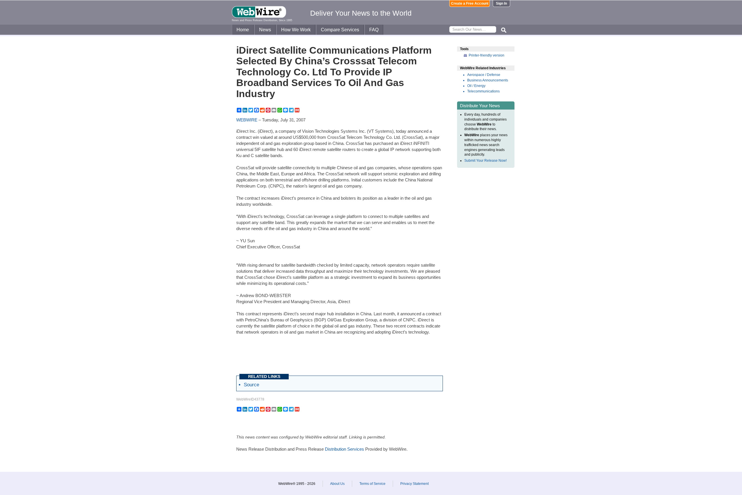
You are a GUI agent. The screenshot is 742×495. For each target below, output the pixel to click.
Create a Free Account (469, 3)
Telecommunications (483, 91)
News (265, 29)
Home (243, 29)
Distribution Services (344, 449)
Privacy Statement (414, 484)
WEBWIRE (246, 119)
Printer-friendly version (486, 55)
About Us (337, 484)
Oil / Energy (476, 86)
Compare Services (340, 29)
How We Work (296, 29)
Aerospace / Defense (483, 75)
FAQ (374, 29)
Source (251, 384)
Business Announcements (487, 80)
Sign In (501, 3)
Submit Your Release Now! (485, 161)
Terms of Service (372, 484)
